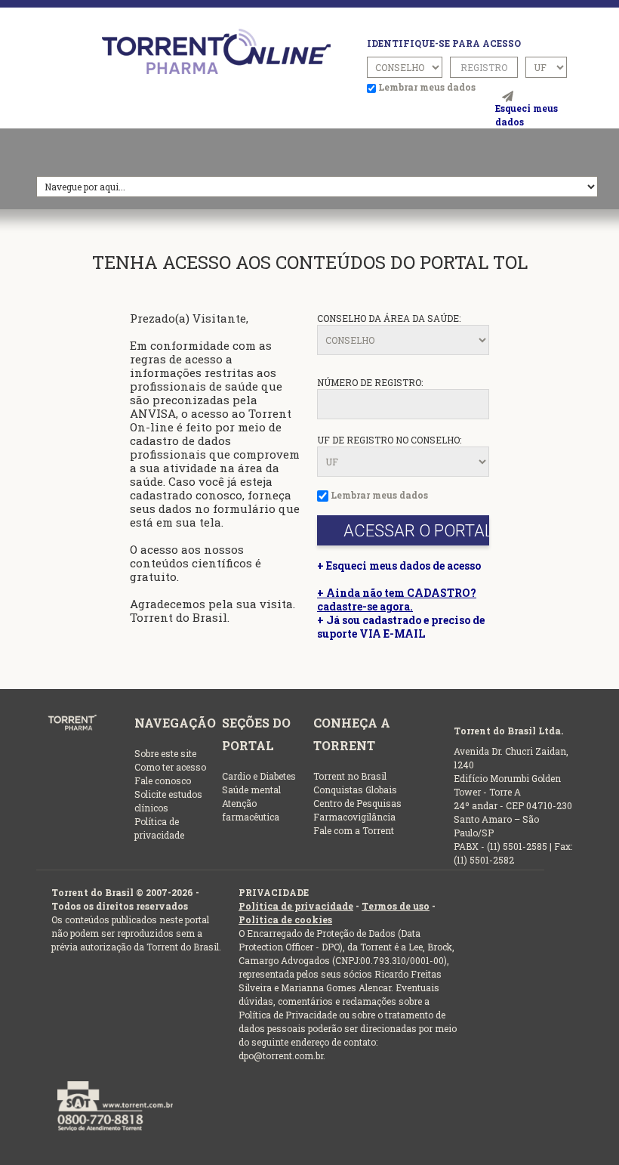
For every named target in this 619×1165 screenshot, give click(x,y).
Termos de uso (396, 906)
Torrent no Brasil (349, 776)
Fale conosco (162, 780)
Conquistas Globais (355, 789)
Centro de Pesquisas (357, 803)
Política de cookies (285, 919)
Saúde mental (251, 789)
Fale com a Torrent (353, 830)
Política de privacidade (296, 906)
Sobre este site (165, 753)
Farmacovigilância (354, 817)
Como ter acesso (170, 767)
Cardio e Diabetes (259, 776)
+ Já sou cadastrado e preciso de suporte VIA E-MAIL (401, 627)
